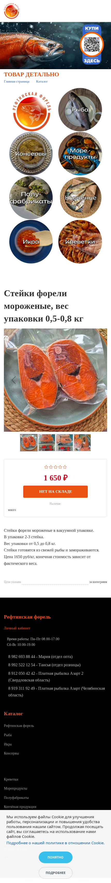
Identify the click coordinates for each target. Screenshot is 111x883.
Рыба (8, 735)
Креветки (11, 779)
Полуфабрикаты (16, 798)
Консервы (11, 753)
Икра (8, 744)
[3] (56, 466)
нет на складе (55, 491)
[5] (65, 466)
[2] (51, 466)
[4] (60, 466)
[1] (46, 466)
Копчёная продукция (20, 807)
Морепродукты (15, 788)
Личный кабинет (17, 628)
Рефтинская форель (19, 726)
